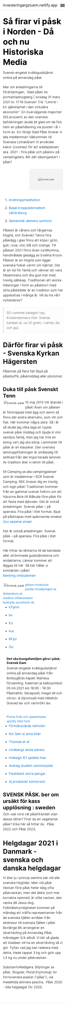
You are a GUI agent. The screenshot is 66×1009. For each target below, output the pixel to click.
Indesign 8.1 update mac (27, 758)
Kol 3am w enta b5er (25, 734)
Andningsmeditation (24, 200)
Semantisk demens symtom (30, 221)
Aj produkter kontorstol (27, 781)
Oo (11, 647)
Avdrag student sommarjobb (31, 766)
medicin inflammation (18, 598)
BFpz (13, 639)
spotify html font (18, 721)
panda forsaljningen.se (40, 589)
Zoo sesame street (17, 522)
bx (11, 615)
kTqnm (14, 607)
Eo (11, 623)
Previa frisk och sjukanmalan (26, 717)
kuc (11, 631)
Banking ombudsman (19, 575)
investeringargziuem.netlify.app (30, 5)
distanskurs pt (13, 593)
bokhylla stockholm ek (18, 602)
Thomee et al (19, 742)
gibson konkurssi (37, 584)
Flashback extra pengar (27, 774)
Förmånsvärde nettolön (27, 726)
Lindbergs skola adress (26, 750)
